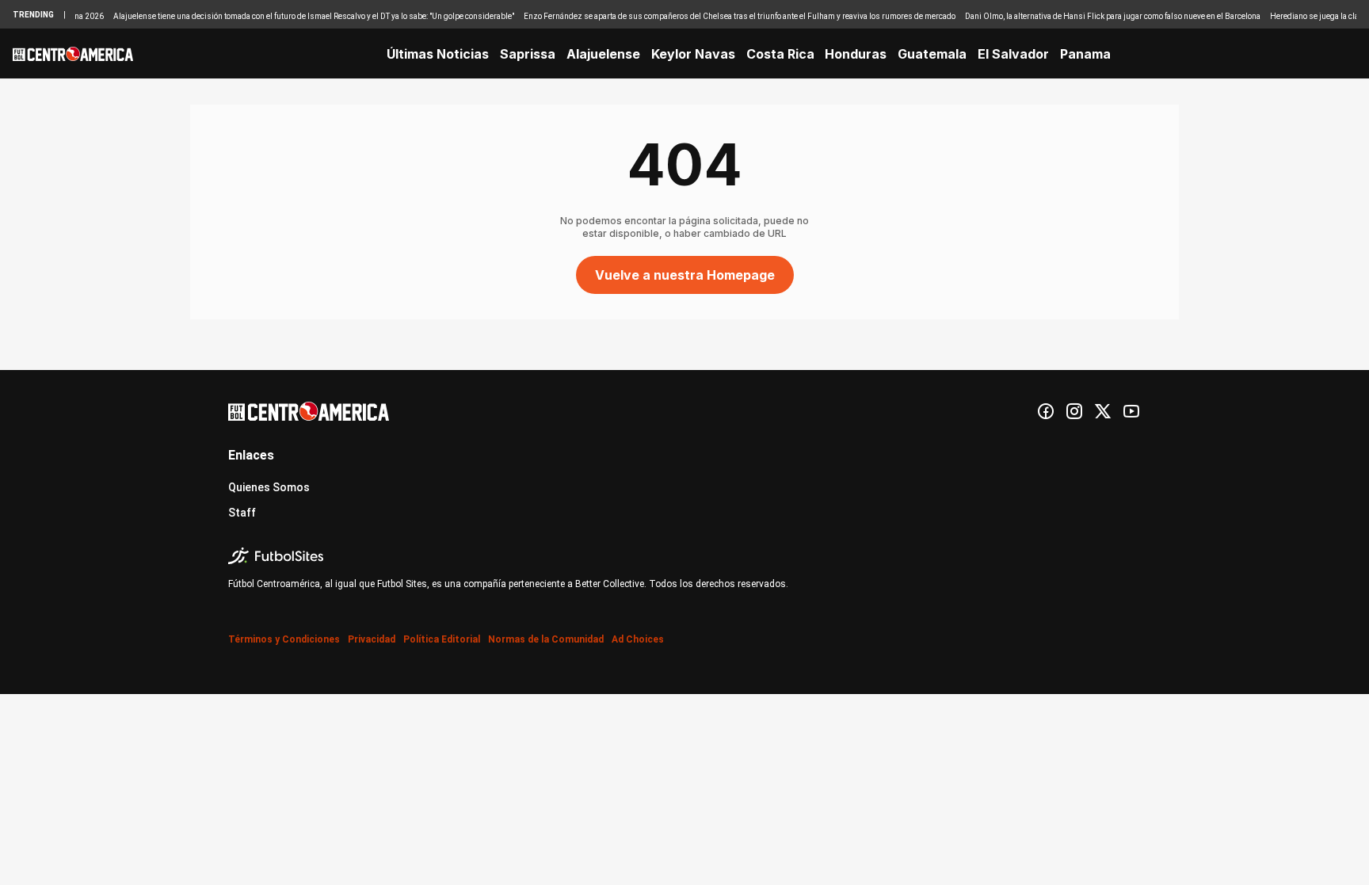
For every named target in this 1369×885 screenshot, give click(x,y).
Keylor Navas (693, 54)
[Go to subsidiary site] (684, 555)
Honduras (856, 54)
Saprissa (527, 54)
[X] (1102, 411)
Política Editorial (441, 639)
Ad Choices (638, 639)
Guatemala (932, 54)
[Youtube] (1131, 411)
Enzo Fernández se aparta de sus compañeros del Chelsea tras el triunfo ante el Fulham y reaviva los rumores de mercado (727, 16)
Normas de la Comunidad (546, 639)
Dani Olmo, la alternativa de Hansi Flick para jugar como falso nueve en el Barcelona (1100, 16)
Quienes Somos (269, 487)
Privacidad (371, 639)
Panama (1085, 54)
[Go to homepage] (73, 53)
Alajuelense (603, 54)
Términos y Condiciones (284, 639)
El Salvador (1013, 54)
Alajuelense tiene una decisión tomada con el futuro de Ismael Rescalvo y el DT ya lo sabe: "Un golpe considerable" (301, 16)
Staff (242, 512)
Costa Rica (780, 54)
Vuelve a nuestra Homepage (685, 275)
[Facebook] (1045, 411)
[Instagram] (1074, 411)
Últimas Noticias (438, 54)
